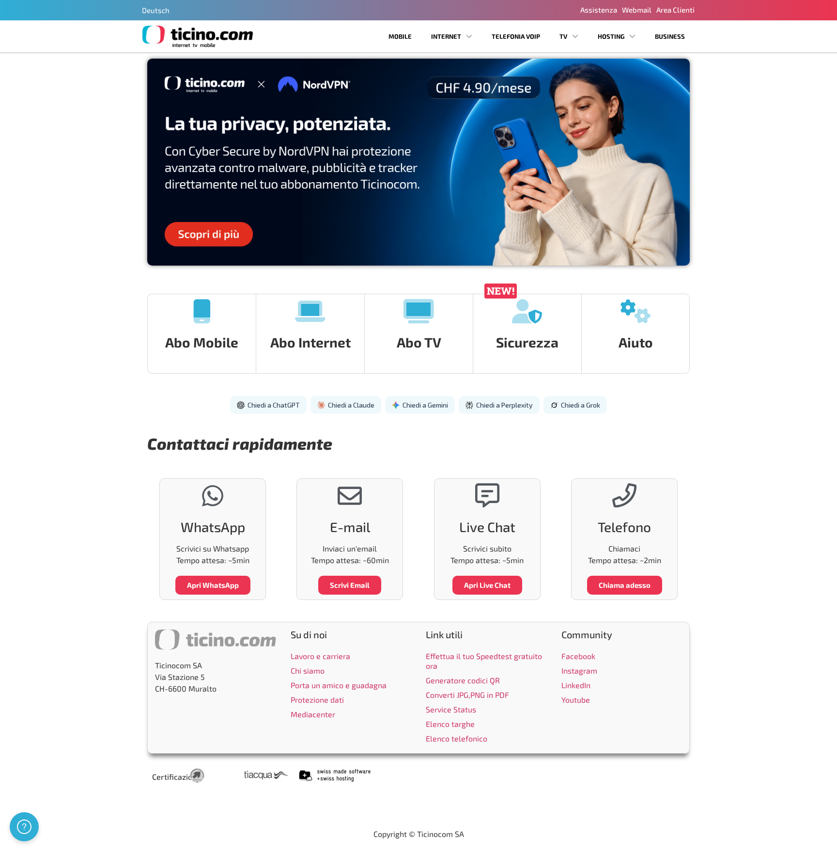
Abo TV (419, 342)
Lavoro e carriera (320, 656)
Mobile (400, 36)
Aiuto (636, 342)
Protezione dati (317, 699)
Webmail (636, 9)
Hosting (611, 36)
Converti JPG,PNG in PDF (467, 694)
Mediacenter (313, 714)
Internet (446, 36)
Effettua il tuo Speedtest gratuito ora (484, 660)
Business (670, 36)
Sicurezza (527, 342)
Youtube (575, 699)
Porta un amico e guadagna (339, 685)
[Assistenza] (24, 826)
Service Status (451, 709)
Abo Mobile (201, 342)
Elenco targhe (450, 723)
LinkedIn (575, 685)
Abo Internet (310, 342)
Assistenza (598, 9)
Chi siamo (308, 670)
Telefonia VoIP (516, 36)
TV (563, 36)
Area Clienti (675, 9)
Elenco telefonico (456, 738)
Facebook (578, 656)
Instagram (579, 670)
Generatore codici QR (463, 680)
